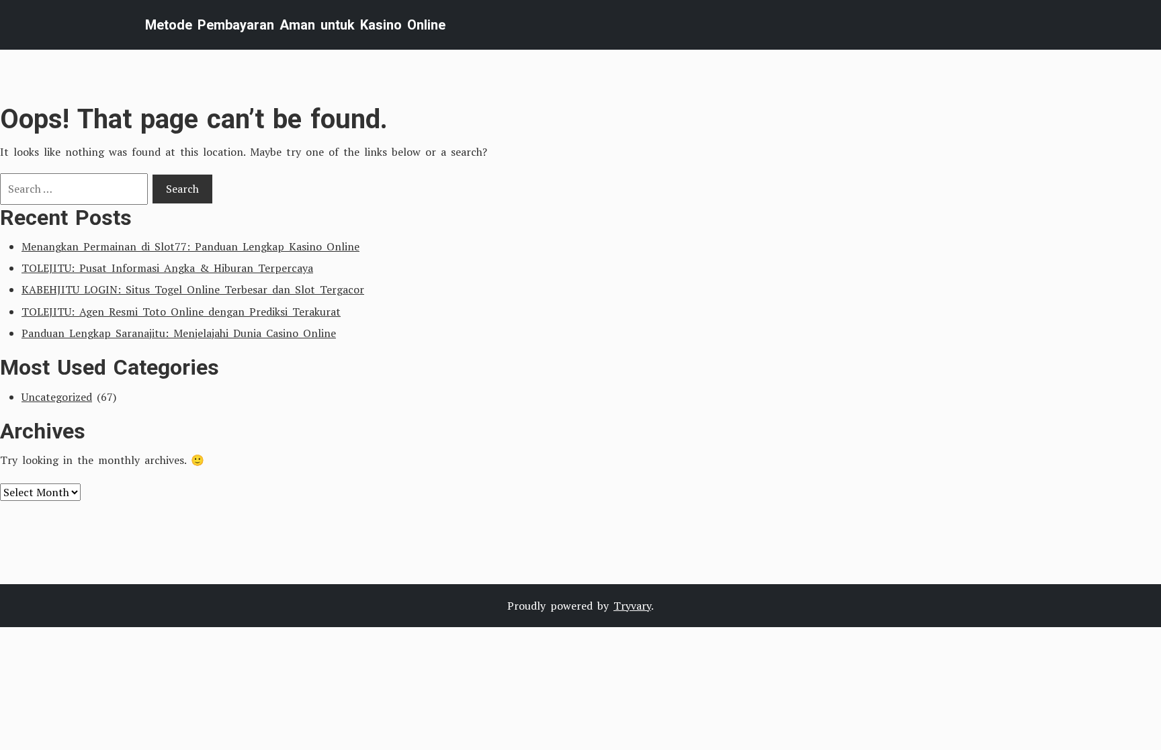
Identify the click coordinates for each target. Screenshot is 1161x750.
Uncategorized (57, 396)
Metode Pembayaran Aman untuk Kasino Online (295, 25)
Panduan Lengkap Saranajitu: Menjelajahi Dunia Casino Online (179, 333)
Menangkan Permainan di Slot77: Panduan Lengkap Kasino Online (190, 246)
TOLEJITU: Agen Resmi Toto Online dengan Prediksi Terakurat (181, 311)
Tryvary (632, 605)
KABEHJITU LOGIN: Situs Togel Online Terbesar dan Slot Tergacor (193, 289)
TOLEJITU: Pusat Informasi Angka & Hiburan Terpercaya (167, 268)
